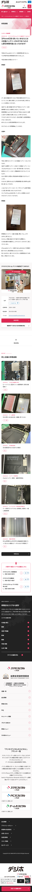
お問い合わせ (5, 833)
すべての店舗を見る (12, 655)
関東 (2, 627)
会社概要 (3, 822)
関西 (2, 640)
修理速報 (21, 11)
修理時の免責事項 (6, 829)
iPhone (5, 513)
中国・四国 (4, 644)
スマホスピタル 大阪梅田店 (10, 572)
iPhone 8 (4, 47)
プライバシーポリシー (7, 825)
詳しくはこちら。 (10, 883)
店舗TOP (5, 11)
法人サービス (5, 845)
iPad (5, 450)
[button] (20, 881)
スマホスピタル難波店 (8, 578)
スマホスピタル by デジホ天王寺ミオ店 (10, 585)
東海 (2, 635)
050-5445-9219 (9, 574)
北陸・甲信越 (4, 631)
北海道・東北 (4, 623)
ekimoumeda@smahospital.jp (17, 315)
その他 (5, 389)
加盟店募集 (4, 837)
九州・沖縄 (4, 648)
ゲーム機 (5, 420)
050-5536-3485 (13, 311)
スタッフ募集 (4, 841)
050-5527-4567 (9, 580)
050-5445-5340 (9, 589)
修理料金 (13, 11)
